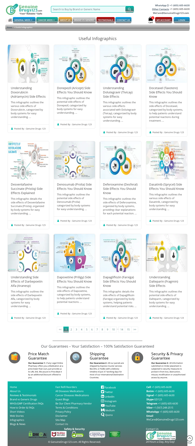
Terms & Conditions (66, 407)
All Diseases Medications (69, 391)
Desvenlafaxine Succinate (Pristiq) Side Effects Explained (27, 188)
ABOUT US (65, 20)
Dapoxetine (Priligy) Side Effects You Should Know (74, 279)
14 (121, 329)
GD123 (154, 399)
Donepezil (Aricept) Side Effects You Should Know (74, 90)
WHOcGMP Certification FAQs (27, 403)
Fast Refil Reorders (66, 387)
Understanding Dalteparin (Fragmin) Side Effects (163, 281)
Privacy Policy (63, 411)
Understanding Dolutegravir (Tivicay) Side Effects (118, 92)
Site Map (60, 420)
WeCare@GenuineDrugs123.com (171, 12)
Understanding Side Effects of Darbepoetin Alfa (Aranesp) (27, 281)
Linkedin (109, 396)
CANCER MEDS (45, 20)
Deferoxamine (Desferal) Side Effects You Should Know (120, 188)
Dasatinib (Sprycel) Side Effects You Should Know (166, 186)
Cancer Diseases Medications (72, 395)
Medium (110, 410)
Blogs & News (17, 424)
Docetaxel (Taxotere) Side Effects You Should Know (165, 92)
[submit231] (129, 9)
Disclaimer (61, 416)
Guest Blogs (62, 399)
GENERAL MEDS (22, 20)
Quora (109, 415)
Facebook (110, 387)
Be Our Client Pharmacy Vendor (73, 403)
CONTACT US (123, 20)
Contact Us (61, 424)
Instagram (110, 401)
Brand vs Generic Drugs (23, 399)
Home (9, 27)
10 (113, 329)
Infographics (17, 420)
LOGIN (181, 20)
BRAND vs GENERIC (84, 20)
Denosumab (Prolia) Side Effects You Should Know (74, 186)
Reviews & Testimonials (23, 395)
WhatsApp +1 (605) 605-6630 (172, 5)
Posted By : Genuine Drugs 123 (30, 128)
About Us (15, 391)
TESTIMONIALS (105, 20)
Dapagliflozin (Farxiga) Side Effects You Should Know (119, 281)
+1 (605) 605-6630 (159, 387)
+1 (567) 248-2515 (159, 407)
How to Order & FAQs (22, 407)
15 (128, 329)
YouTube (110, 405)
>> (134, 329)
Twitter (108, 392)
